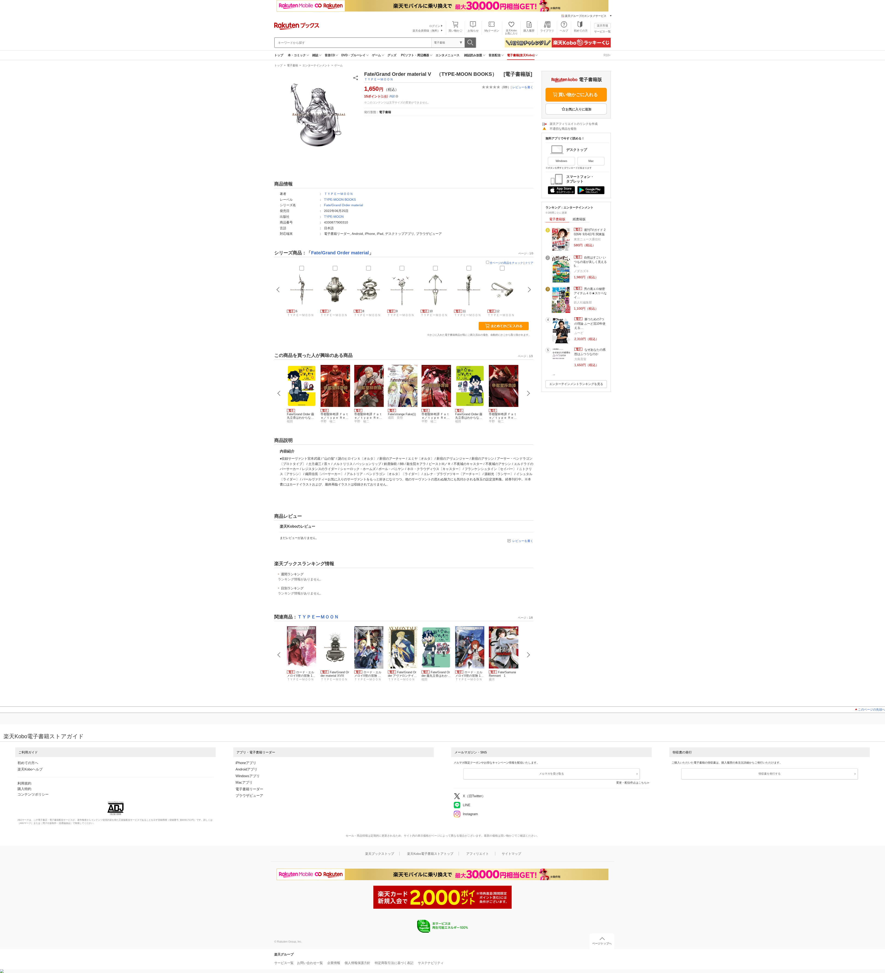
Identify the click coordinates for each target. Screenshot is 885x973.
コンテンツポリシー (33, 794)
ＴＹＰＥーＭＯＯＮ (378, 79)
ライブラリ (547, 30)
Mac (591, 161)
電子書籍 (292, 65)
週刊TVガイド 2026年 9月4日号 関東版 (589, 232)
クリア (529, 263)
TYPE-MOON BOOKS (340, 199)
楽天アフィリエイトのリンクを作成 (574, 124)
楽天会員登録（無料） (426, 30)
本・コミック (297, 55)
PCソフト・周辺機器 (415, 55)
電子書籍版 (557, 219)
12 (497, 311)
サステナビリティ (431, 963)
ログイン (434, 26)
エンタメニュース (448, 55)
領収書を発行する (769, 773)
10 (431, 311)
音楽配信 (495, 55)
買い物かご (455, 30)
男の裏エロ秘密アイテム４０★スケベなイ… (590, 293)
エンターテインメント (316, 65)
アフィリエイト (477, 853)
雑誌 (315, 55)
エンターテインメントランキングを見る (576, 384)
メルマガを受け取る (551, 773)
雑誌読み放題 (473, 55)
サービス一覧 (602, 31)
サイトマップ (511, 853)
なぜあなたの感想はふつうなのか (589, 352)
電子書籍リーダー (249, 789)
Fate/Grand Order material (343, 205)
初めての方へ (28, 763)
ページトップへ (602, 943)
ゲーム (376, 55)
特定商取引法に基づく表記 (394, 963)
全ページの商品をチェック (506, 263)
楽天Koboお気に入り (511, 32)
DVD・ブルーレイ (353, 55)
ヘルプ (564, 30)
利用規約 (24, 783)
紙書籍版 (579, 219)
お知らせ (473, 30)
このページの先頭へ (871, 709)
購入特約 (24, 789)
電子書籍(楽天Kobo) (520, 55)
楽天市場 (602, 25)
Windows (561, 161)
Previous (279, 393)
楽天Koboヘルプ (30, 769)
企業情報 (333, 963)
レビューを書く (522, 87)
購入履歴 (528, 30)
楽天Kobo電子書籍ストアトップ (430, 853)
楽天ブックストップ (379, 853)
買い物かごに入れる (578, 94)
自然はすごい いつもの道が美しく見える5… (590, 262)
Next (528, 393)
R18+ (607, 55)
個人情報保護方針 (357, 963)
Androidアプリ (246, 769)
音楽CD (330, 55)
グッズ (391, 55)
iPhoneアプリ (246, 763)
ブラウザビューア (249, 795)
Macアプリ (244, 782)
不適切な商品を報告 (563, 128)
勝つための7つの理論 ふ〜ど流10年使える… (589, 323)
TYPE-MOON (334, 216)
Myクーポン (491, 30)
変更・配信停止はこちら (631, 782)
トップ (278, 55)
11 (464, 311)
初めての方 (581, 30)
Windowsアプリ (248, 776)
